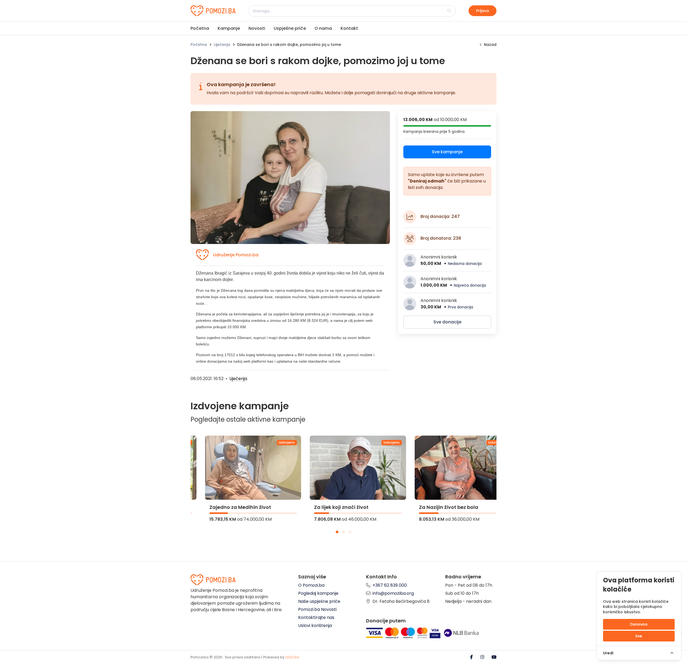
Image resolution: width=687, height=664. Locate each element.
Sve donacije (447, 322)
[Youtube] (494, 657)
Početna (200, 28)
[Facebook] (472, 657)
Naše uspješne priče (319, 601)
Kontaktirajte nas (316, 617)
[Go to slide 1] (337, 532)
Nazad (490, 44)
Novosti (257, 28)
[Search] (449, 10)
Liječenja (222, 44)
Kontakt (349, 28)
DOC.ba (292, 657)
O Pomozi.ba (311, 585)
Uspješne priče (290, 28)
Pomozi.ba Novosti (317, 609)
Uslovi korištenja (315, 625)
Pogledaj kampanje (318, 593)
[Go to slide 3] (350, 532)
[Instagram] (482, 657)
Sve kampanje (447, 152)
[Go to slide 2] (343, 532)
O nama (323, 28)
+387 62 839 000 (389, 585)
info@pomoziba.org (393, 593)
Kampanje (229, 28)
